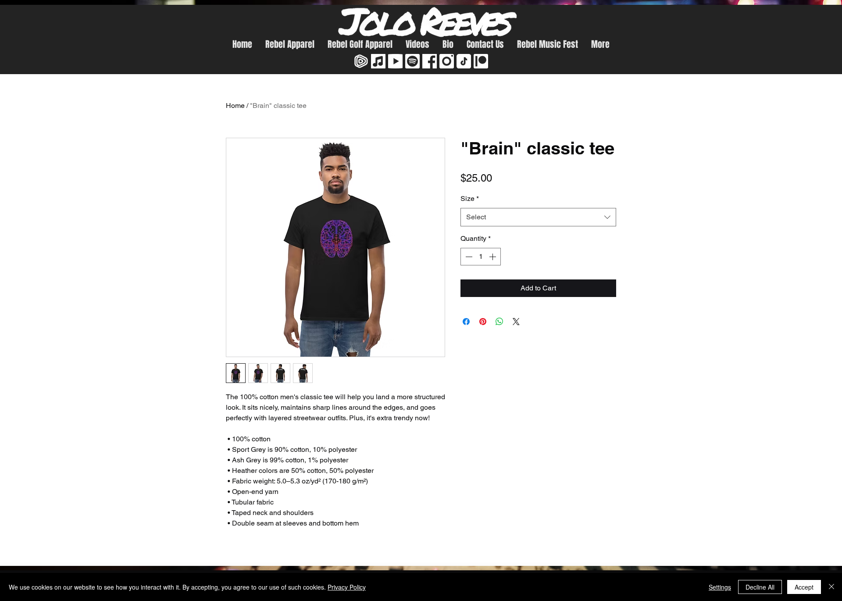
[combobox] (538, 217)
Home (235, 105)
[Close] (831, 587)
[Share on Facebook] (466, 321)
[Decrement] (468, 256)
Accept (804, 587)
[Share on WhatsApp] (499, 321)
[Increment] (493, 256)
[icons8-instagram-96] (446, 61)
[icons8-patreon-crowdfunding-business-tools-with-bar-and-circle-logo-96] (481, 61)
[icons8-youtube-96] (395, 61)
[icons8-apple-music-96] (378, 61)
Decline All (760, 587)
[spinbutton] (480, 256)
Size (469, 198)
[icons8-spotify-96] (412, 61)
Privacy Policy (347, 587)
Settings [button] (720, 587)
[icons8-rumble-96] (361, 61)
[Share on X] (516, 321)
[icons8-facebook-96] (429, 61)
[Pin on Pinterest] (483, 321)
